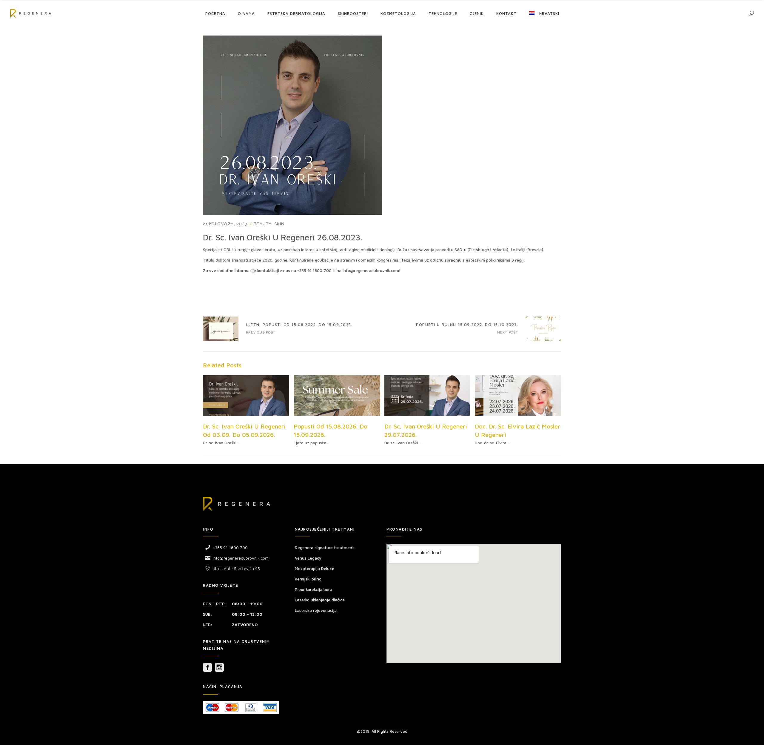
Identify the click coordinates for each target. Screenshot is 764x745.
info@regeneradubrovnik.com (371, 270)
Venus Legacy (308, 557)
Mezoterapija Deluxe (314, 568)
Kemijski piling (308, 578)
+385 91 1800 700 (314, 270)
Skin (279, 224)
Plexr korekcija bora (313, 589)
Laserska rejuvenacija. (316, 610)
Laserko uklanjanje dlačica (320, 599)
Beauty (263, 224)
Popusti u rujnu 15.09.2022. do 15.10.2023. (467, 324)
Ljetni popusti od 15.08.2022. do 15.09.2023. (220, 329)
